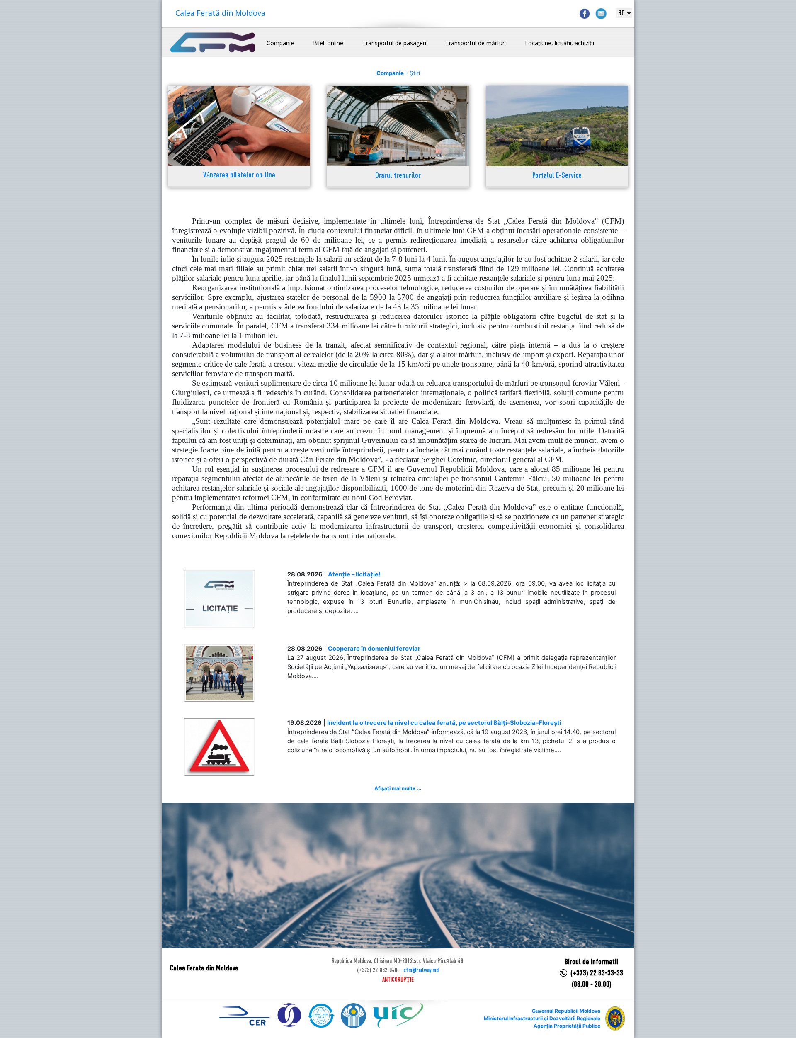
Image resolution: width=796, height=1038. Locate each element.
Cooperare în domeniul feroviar (374, 648)
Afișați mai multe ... (398, 788)
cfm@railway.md (421, 970)
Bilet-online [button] (328, 43)
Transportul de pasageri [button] (394, 43)
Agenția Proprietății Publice (567, 1026)
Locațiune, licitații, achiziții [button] (559, 43)
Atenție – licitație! (354, 574)
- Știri (398, 73)
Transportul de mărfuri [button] (475, 43)
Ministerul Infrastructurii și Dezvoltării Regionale (542, 1018)
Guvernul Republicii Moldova (566, 1011)
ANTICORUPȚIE (398, 980)
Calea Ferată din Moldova (220, 13)
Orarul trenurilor (398, 176)
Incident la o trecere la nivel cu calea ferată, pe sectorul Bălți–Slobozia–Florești (444, 723)
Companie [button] (280, 43)
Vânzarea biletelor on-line (239, 175)
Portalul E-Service (557, 176)
